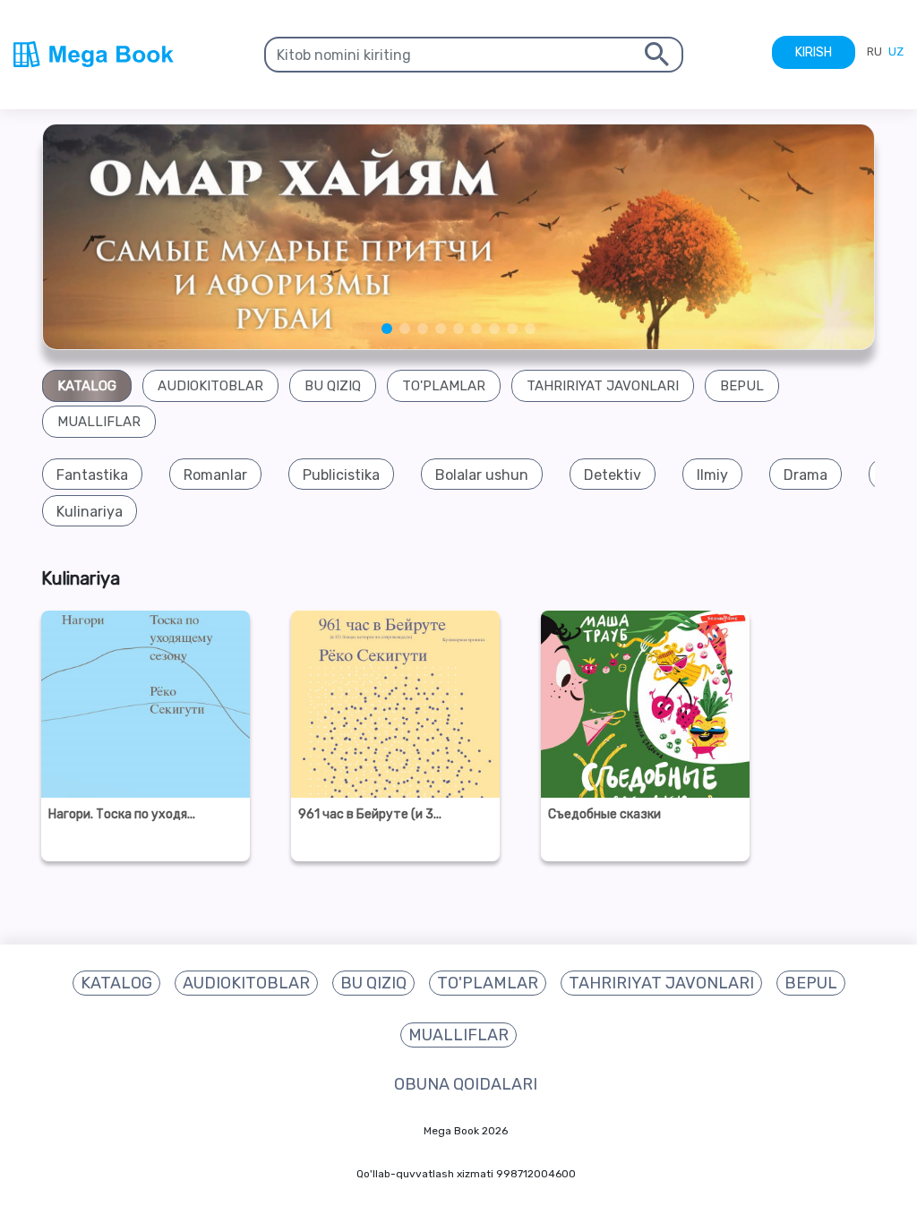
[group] (92, 475)
